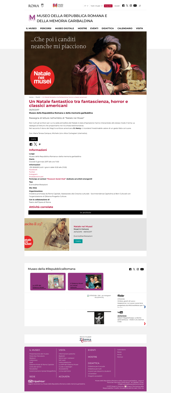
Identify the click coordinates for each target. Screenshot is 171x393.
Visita (139, 28)
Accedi (117, 6)
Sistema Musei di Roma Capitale (41, 364)
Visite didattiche (65, 362)
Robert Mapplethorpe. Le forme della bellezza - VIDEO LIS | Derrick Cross (130, 319)
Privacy (129, 386)
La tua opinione (65, 371)
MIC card (62, 360)
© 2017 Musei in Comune (115, 386)
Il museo (31, 28)
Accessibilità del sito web (128, 388)
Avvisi (119, 354)
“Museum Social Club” (56, 179)
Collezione (33, 360)
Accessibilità (63, 369)
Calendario (124, 28)
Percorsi (45, 28)
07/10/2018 (130, 303)
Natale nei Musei (83, 226)
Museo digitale (64, 28)
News (119, 352)
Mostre (82, 28)
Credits (116, 388)
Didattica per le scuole (96, 366)
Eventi (94, 28)
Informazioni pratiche (67, 354)
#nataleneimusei (36, 177)
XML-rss (141, 388)
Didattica (108, 28)
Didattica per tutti (95, 369)
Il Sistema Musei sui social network (76, 285)
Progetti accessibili (95, 376)
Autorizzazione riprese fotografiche (42, 371)
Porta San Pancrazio (37, 356)
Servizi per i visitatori (66, 358)
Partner (120, 357)
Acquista (108, 6)
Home (31, 97)
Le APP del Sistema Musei (38, 286)
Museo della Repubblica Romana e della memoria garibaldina (64, 384)
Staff (31, 362)
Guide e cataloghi (65, 367)
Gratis (33, 139)
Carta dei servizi (35, 367)
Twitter (32, 172)
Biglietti (62, 356)
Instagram (33, 174)
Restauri (32, 358)
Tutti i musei (95, 6)
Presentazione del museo (39, 354)
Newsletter (33, 369)
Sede (32, 377)
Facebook (33, 170)
